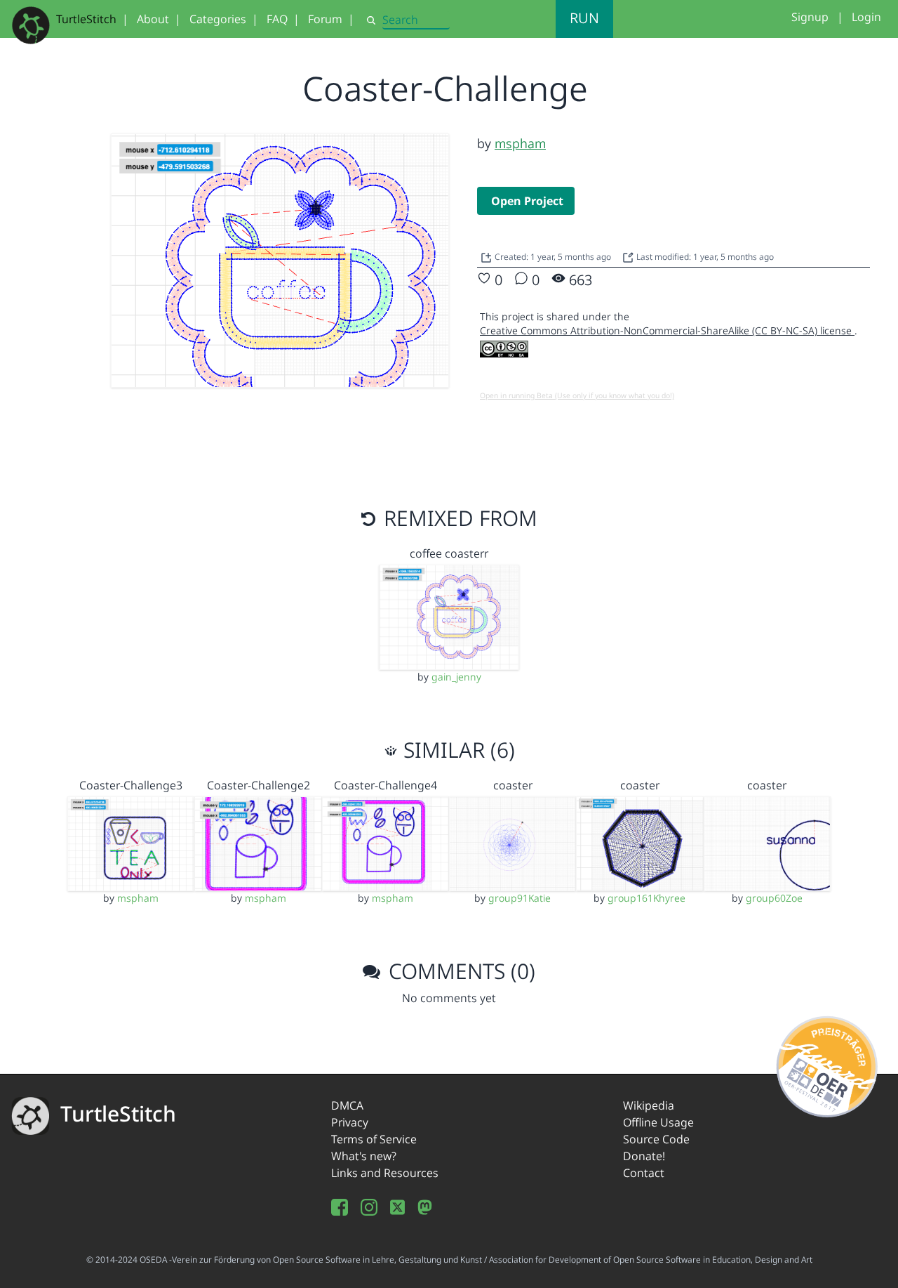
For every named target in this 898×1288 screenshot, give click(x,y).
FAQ (277, 19)
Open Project (527, 201)
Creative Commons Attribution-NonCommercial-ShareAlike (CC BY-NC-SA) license (667, 330)
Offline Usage (658, 1122)
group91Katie (519, 898)
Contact (643, 1173)
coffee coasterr (449, 553)
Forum (325, 19)
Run (584, 17)
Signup (810, 17)
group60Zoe (774, 898)
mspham (520, 143)
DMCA (347, 1105)
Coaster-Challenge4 (385, 785)
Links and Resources (384, 1173)
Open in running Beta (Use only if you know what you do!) (577, 395)
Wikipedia (648, 1105)
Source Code (656, 1139)
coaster (512, 785)
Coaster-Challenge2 (258, 785)
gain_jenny (456, 676)
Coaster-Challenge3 (130, 785)
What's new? (363, 1156)
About (153, 19)
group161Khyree (646, 898)
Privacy (349, 1122)
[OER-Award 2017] (827, 1065)
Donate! (644, 1156)
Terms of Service (374, 1139)
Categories (217, 19)
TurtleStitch (86, 19)
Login (866, 17)
